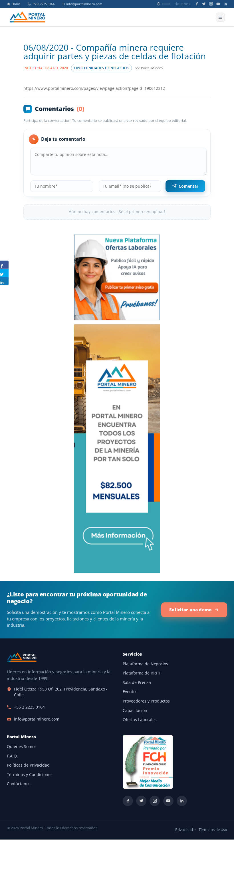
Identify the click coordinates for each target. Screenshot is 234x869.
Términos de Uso (213, 829)
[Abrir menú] (220, 17)
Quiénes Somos (22, 746)
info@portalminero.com (84, 4)
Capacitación (135, 710)
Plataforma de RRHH (142, 673)
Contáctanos (19, 783)
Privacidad (184, 829)
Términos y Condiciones (30, 774)
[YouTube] (218, 4)
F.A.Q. (12, 756)
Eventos (130, 691)
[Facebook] (197, 4)
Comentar (188, 186)
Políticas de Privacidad (28, 765)
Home (16, 4)
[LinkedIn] (225, 4)
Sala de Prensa (137, 682)
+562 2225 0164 (43, 4)
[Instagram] (211, 4)
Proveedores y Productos (146, 701)
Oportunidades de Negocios (101, 68)
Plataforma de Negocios (145, 663)
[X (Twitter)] (204, 4)
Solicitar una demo (190, 609)
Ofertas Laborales (140, 719)
